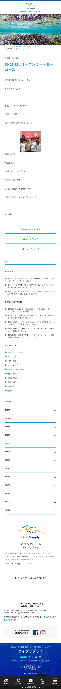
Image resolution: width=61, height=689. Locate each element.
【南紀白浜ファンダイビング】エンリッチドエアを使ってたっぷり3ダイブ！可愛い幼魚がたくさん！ (31, 293)
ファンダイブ (12, 365)
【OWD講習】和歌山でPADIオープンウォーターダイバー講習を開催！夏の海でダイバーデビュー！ (30, 336)
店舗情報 (10, 386)
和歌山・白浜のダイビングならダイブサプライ (23, 617)
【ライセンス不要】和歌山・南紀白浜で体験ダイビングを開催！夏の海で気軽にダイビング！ (30, 286)
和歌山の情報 (12, 378)
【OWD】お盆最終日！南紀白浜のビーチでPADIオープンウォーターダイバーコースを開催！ (30, 280)
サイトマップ (11, 620)
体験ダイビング (13, 374)
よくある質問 (51, 617)
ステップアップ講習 (15, 352)
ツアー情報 (11, 361)
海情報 (9, 391)
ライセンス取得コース (15, 369)
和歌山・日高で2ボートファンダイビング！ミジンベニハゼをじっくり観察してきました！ (31, 330)
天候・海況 (11, 382)
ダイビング (11, 357)
